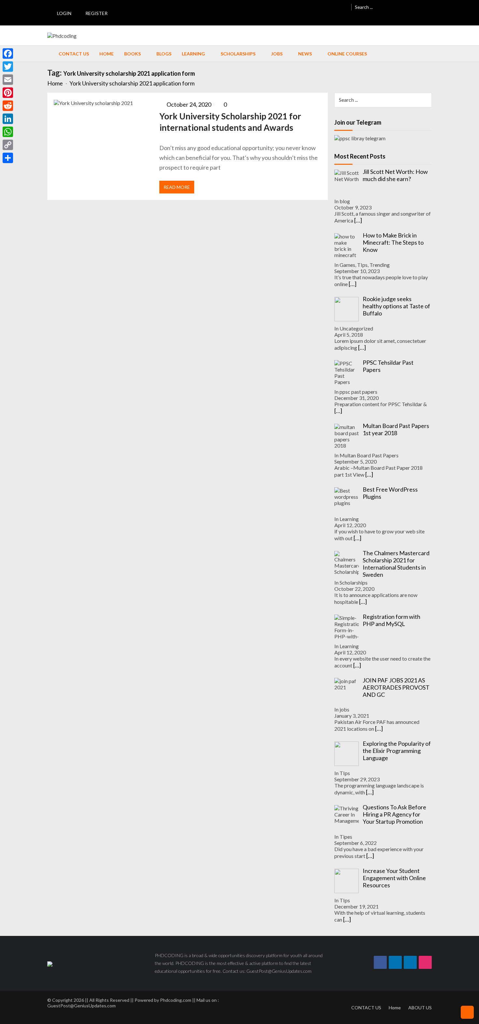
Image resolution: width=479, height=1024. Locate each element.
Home (106, 53)
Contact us (74, 53)
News (305, 53)
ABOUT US (420, 1007)
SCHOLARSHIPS (238, 53)
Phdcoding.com (175, 1000)
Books (132, 53)
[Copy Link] (7, 144)
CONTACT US (366, 1007)
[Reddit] (7, 105)
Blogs (163, 53)
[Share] (7, 157)
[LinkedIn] (7, 118)
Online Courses (347, 53)
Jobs (277, 53)
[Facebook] (7, 53)
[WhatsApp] (7, 131)
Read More (177, 187)
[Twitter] (7, 66)
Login (64, 13)
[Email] (7, 79)
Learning (193, 53)
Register (96, 13)
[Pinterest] (7, 92)
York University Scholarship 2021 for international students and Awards (230, 122)
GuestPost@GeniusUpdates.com (81, 1005)
